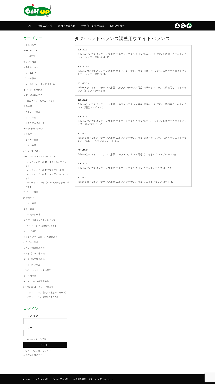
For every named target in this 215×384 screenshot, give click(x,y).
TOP (29, 26)
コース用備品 (29, 276)
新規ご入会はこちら (33, 355)
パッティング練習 (31, 151)
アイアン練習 (29, 145)
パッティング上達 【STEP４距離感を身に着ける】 (47, 185)
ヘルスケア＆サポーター (35, 123)
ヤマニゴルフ (29, 45)
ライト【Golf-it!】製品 (34, 254)
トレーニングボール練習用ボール (39, 84)
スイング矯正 (29, 231)
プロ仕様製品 (29, 79)
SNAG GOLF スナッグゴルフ (38, 287)
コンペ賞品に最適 (31, 215)
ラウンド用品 (29, 62)
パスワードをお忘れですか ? (37, 351)
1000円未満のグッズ (33, 129)
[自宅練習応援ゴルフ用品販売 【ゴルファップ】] (37, 14)
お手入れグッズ (30, 67)
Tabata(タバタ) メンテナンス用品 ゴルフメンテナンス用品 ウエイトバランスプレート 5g (127, 155)
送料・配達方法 (67, 26)
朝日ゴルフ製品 (30, 242)
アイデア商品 (29, 203)
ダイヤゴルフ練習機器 (34, 259)
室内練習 (27, 106)
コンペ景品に (29, 56)
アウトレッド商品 (31, 112)
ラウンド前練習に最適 (34, 248)
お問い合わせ (117, 26)
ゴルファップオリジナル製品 (37, 270)
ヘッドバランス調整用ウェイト (42, 226)
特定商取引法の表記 (92, 26)
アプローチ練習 (30, 192)
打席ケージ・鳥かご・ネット (41, 101)
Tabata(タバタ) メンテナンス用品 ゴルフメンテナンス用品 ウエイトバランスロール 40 (125, 182)
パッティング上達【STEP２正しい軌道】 (46, 170)
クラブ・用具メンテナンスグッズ (39, 220)
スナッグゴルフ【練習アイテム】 (43, 297)
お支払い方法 (44, 26)
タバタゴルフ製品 (31, 265)
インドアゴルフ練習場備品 (36, 281)
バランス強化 (29, 118)
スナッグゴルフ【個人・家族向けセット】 (47, 293)
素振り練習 (28, 209)
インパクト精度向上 (33, 90)
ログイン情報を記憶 (36, 339)
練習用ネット (29, 198)
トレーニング (29, 73)
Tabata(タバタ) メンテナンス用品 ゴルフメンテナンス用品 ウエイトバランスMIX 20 (124, 168)
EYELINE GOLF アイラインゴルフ (40, 157)
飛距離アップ (29, 134)
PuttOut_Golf (30, 51)
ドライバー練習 (30, 140)
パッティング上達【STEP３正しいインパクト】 (47, 176)
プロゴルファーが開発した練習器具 (40, 237)
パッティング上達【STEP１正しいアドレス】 (46, 164)
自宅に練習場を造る (33, 95)
